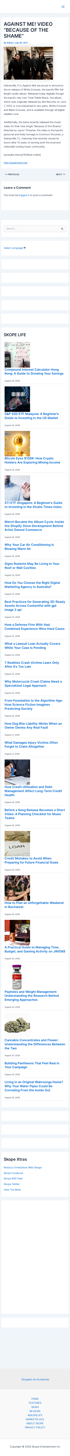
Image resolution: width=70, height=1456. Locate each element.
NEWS (35, 1407)
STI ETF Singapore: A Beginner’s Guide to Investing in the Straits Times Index (33, 505)
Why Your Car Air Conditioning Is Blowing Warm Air (29, 547)
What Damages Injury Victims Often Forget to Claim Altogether (31, 744)
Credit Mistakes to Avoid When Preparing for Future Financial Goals (31, 860)
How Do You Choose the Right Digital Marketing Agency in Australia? (32, 585)
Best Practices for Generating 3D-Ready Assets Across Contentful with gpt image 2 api (35, 605)
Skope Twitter (12, 1184)
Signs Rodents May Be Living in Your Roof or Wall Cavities (32, 566)
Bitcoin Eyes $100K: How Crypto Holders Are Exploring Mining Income (32, 460)
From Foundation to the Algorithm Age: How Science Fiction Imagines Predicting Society (34, 704)
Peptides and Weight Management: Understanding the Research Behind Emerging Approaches (32, 995)
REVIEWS (35, 1411)
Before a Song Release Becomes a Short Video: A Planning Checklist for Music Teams (35, 814)
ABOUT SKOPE (35, 1423)
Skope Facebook (13, 1173)
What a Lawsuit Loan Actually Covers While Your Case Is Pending (32, 646)
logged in (24, 195)
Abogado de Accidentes (35, 1379)
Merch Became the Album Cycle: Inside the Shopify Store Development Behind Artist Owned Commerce (34, 526)
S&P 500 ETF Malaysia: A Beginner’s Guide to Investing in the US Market (32, 416)
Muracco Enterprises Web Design (23, 1167)
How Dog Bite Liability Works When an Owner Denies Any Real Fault (33, 725)
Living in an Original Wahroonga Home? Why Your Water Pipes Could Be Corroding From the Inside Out (34, 1086)
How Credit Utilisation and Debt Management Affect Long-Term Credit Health (33, 791)
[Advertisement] (35, 1256)
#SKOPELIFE (35, 1415)
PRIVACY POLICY (35, 1427)
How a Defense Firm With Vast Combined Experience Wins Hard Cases (35, 626)
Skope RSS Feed (13, 1178)
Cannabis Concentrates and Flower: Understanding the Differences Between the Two (35, 1044)
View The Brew (12, 1189)
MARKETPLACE (35, 1419)
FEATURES (35, 1402)
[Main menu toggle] (63, 6)
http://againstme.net (15, 162)
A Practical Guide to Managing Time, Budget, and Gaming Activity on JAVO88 (35, 949)
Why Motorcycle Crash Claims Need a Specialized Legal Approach (33, 683)
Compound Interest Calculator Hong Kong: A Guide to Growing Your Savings (34, 371)
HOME (35, 1398)
